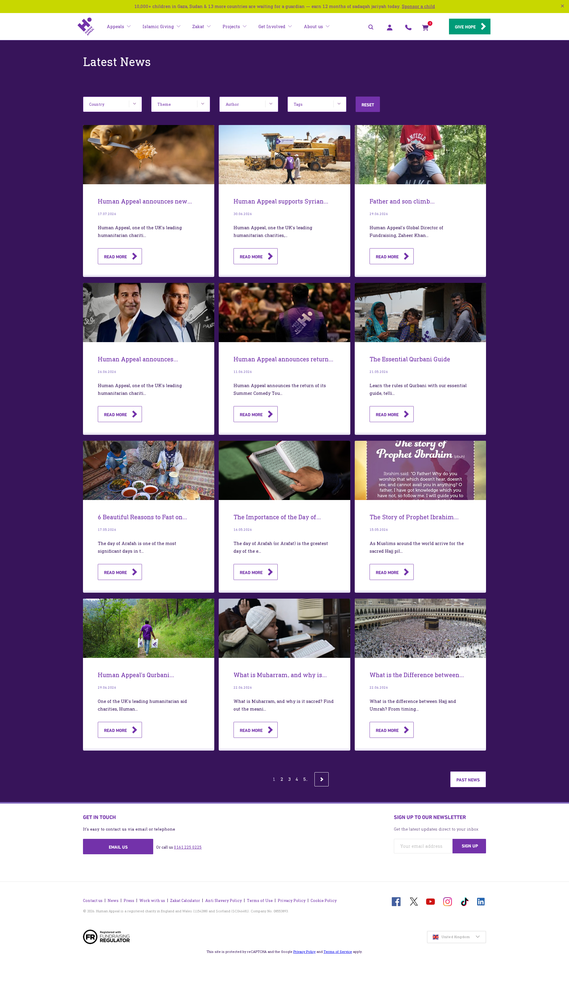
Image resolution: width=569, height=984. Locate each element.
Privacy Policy (292, 900)
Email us (118, 847)
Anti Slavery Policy (223, 900)
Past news (468, 780)
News (113, 900)
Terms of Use (260, 900)
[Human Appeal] (86, 26)
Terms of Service (338, 952)
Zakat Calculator (185, 900)
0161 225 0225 (188, 847)
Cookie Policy (324, 900)
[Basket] (425, 29)
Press (129, 900)
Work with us (152, 900)
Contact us (93, 900)
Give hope (465, 27)
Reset (368, 105)
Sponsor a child (418, 6)
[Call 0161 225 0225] (408, 29)
